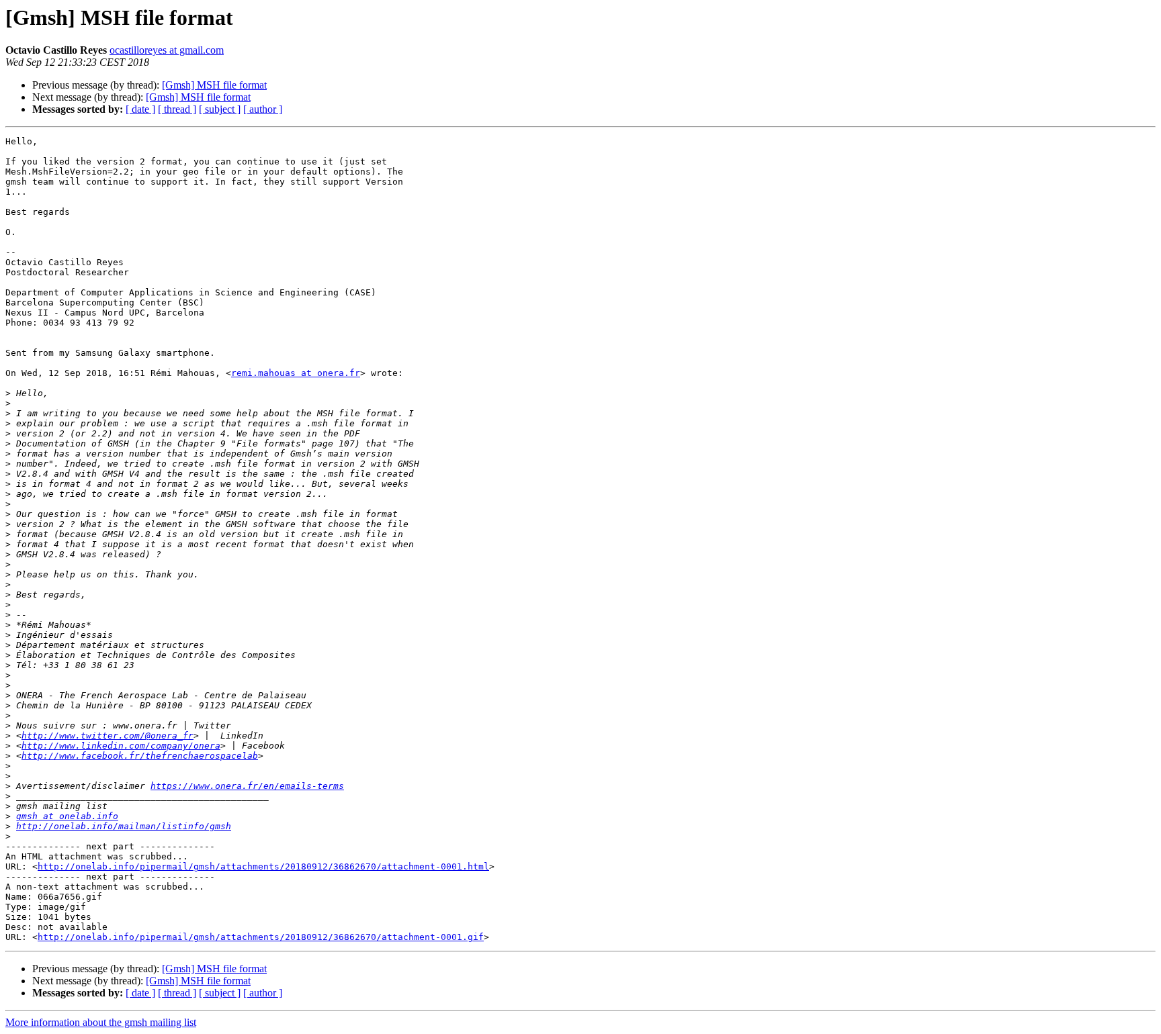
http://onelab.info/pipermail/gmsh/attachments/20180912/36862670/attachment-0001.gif (261, 937)
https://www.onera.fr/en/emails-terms (247, 786)
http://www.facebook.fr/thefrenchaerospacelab (140, 756)
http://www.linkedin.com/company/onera (121, 746)
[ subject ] (220, 109)
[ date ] (140, 109)
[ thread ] (177, 109)
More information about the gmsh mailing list (100, 1022)
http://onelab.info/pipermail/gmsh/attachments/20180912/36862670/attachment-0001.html (263, 866)
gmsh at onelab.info (67, 816)
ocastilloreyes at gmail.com (167, 50)
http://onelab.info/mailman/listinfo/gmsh (123, 826)
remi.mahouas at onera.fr (295, 373)
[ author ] (262, 109)
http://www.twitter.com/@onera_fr (108, 736)
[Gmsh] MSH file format (214, 85)
